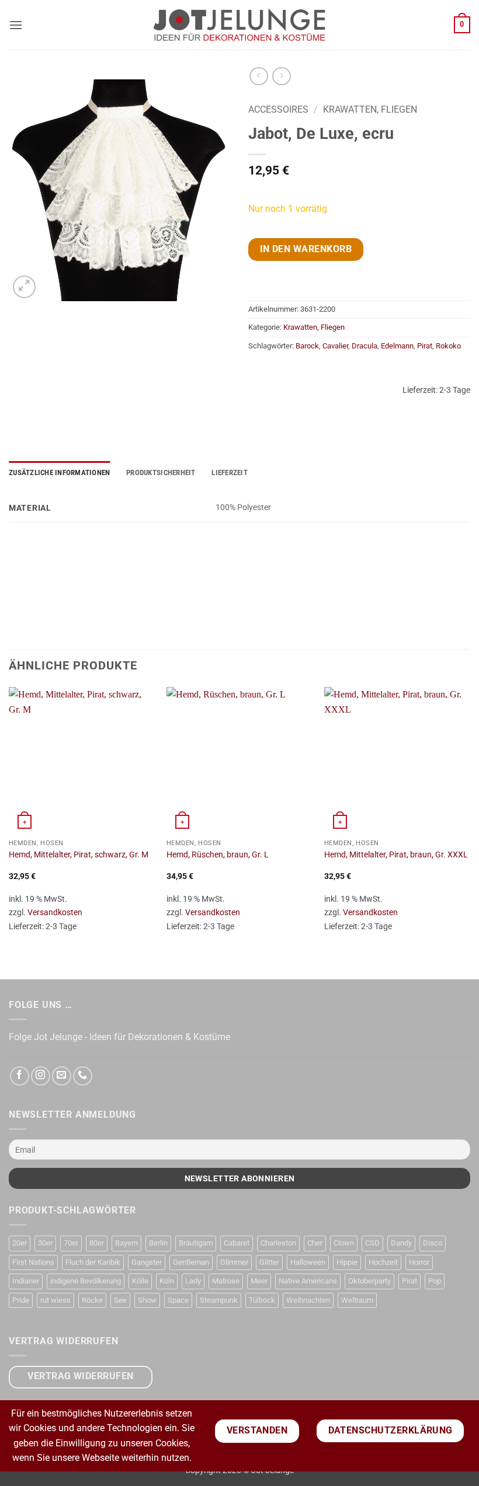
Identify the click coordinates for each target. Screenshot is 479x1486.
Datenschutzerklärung (390, 1430)
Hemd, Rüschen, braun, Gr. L (217, 855)
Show (147, 1300)
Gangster (146, 1262)
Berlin (158, 1243)
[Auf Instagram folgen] (40, 1076)
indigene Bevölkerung (85, 1280)
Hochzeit (383, 1262)
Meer (259, 1280)
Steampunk (219, 1300)
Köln (166, 1280)
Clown (344, 1243)
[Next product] (258, 76)
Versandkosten (54, 913)
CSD (372, 1243)
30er (45, 1243)
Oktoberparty (369, 1280)
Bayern (126, 1243)
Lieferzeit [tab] (229, 472)
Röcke (92, 1300)
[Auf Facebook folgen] (19, 1076)
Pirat (424, 345)
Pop (434, 1280)
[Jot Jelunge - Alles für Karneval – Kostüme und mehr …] (239, 24)
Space (178, 1300)
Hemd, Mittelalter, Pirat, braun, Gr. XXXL (396, 855)
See (120, 1300)
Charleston (278, 1243)
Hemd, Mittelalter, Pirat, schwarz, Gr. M (78, 855)
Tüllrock (262, 1300)
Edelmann (397, 345)
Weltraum (357, 1300)
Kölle (140, 1280)
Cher (314, 1243)
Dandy (401, 1243)
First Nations (33, 1262)
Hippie (346, 1262)
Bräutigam (196, 1243)
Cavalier (335, 345)
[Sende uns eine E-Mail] (61, 1076)
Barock (307, 345)
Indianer (25, 1280)
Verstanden (257, 1430)
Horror (419, 1262)
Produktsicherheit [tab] (160, 472)
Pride (20, 1300)
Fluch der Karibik (92, 1262)
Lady (193, 1280)
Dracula (364, 345)
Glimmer (234, 1262)
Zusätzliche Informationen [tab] (59, 472)
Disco (432, 1243)
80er (96, 1243)
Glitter (269, 1262)
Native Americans (308, 1280)
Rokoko (448, 345)
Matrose (225, 1280)
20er (19, 1243)
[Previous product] (281, 76)
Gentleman (191, 1262)
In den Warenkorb (306, 249)
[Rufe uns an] (82, 1076)
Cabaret (236, 1243)
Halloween (307, 1262)
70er (71, 1243)
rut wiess (55, 1300)
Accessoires (278, 109)
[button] (16, 25)
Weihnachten (308, 1300)
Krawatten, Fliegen (370, 109)
